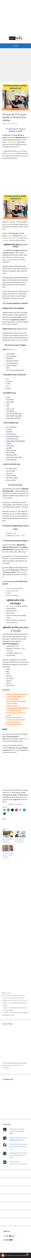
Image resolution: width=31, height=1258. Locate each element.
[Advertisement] (15, 19)
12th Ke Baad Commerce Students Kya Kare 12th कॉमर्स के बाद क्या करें (7, 854)
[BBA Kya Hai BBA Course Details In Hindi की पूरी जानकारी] (20, 834)
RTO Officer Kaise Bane (14, 710)
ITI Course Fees (9, 995)
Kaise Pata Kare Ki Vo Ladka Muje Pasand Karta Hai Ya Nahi (18, 1155)
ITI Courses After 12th (15, 998)
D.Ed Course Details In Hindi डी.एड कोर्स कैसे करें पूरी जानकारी (7, 839)
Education (7, 993)
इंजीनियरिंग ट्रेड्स (11, 350)
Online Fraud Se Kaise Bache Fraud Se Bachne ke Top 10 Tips (19, 1146)
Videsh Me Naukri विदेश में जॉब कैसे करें (17, 708)
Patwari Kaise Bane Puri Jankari (17, 694)
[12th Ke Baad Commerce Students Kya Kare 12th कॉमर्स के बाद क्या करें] (7, 848)
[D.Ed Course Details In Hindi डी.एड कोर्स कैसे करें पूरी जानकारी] (7, 834)
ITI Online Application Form (16, 1003)
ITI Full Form (22, 1000)
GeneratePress (24, 1255)
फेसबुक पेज (16, 800)
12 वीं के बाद (10, 236)
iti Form (14, 1000)
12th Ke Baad (11, 142)
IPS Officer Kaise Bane (13, 717)
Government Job (11, 153)
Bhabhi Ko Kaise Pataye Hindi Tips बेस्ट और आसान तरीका (17, 1131)
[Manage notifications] (27, 1254)
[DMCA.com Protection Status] (8, 1240)
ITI (9, 320)
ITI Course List (18, 995)
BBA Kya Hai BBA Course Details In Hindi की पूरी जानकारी (19, 839)
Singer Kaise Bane (12, 706)
